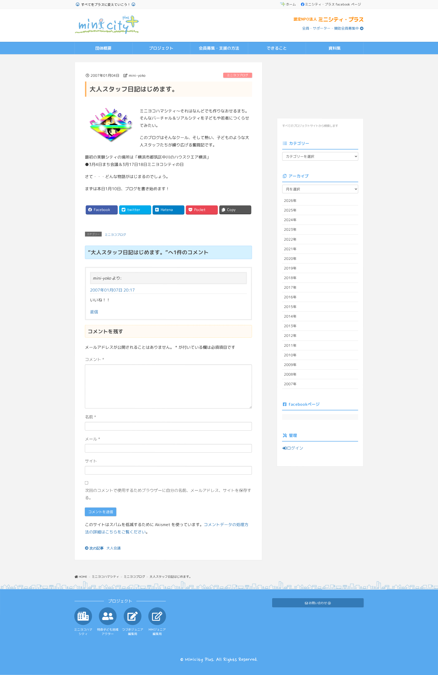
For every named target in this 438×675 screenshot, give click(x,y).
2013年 (290, 325)
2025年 (290, 210)
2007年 (290, 383)
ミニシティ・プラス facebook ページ (333, 4)
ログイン (295, 448)
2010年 (290, 354)
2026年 (290, 200)
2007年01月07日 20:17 (112, 290)
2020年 (290, 258)
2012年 (290, 335)
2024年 (290, 219)
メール (92, 439)
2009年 (290, 364)
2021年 (290, 248)
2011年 (290, 345)
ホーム (291, 4)
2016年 (290, 297)
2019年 (290, 268)
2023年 (290, 229)
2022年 (290, 239)
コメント (94, 359)
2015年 (290, 306)
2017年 (290, 287)
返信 (94, 311)
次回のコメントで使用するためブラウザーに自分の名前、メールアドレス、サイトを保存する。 (168, 493)
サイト (91, 461)
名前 (90, 417)
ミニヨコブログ (237, 75)
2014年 (290, 316)
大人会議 (113, 547)
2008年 (290, 374)
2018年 (290, 277)
